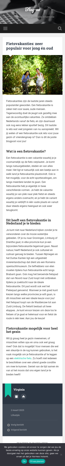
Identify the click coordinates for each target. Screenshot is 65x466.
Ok (24, 461)
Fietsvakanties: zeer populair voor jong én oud (29, 46)
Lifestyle (15, 415)
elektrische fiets (22, 358)
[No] (61, 454)
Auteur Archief (16, 396)
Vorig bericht (17, 424)
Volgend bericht (19, 430)
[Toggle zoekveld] (60, 28)
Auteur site (23, 396)
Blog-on (32, 9)
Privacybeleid (37, 461)
